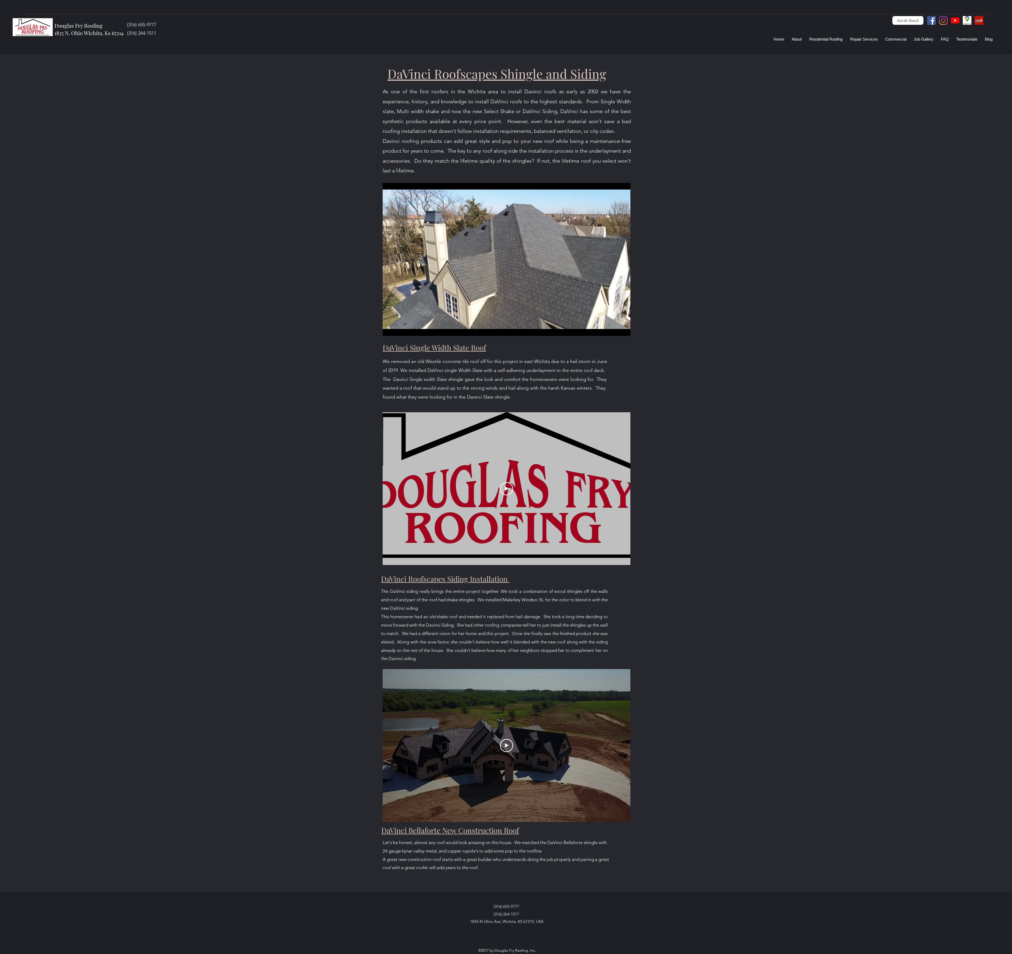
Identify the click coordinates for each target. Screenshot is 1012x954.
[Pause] (389, 328)
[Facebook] (931, 20)
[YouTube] (955, 20)
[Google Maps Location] (967, 20)
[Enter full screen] (623, 328)
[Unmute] (398, 328)
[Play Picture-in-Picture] (614, 328)
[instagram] (943, 20)
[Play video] (506, 488)
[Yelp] (979, 20)
